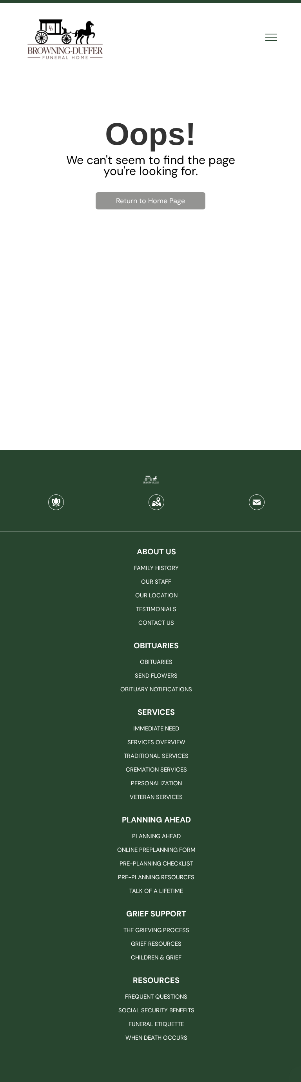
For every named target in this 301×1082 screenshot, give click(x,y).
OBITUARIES (156, 662)
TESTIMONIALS (156, 609)
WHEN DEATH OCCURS (156, 1038)
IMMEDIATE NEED (156, 728)
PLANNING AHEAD (156, 836)
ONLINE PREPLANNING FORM (156, 850)
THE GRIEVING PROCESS (156, 930)
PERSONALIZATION (156, 783)
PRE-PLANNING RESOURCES (156, 877)
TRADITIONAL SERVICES (156, 756)
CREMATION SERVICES (156, 770)
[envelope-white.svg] (256, 507)
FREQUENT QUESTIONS (156, 997)
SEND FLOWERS (156, 676)
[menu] (271, 37)
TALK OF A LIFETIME (156, 891)
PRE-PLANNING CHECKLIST (156, 863)
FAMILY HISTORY (156, 568)
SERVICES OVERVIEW (156, 742)
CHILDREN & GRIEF (156, 957)
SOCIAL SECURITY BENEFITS (156, 1010)
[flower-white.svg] (56, 507)
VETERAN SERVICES (156, 797)
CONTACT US (156, 623)
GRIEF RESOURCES (156, 944)
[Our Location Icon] (156, 507)
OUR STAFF (156, 582)
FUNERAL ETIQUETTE (156, 1024)
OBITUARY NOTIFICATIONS (156, 689)
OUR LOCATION (156, 595)
